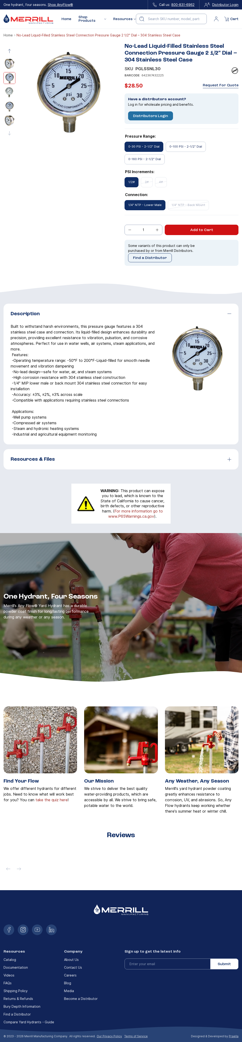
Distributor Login (225, 5)
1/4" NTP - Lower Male (145, 205)
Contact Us (73, 967)
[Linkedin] (51, 929)
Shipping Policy (16, 991)
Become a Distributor (81, 999)
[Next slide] (9, 133)
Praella (233, 1036)
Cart (234, 19)
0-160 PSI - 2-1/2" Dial (144, 159)
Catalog (10, 960)
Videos (9, 975)
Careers (70, 975)
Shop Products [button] (86, 18)
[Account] (216, 19)
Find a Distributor (150, 257)
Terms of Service (136, 1036)
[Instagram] (23, 929)
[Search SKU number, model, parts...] (141, 19)
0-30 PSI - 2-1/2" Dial (144, 146)
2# (147, 182)
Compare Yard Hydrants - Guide (29, 1022)
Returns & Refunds (18, 999)
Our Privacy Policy (109, 1036)
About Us (71, 960)
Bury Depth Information (22, 1006)
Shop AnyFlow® (60, 5)
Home (66, 19)
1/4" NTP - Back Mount (188, 205)
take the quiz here (51, 800)
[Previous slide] (9, 51)
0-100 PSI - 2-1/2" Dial (185, 146)
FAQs (8, 983)
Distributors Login (150, 116)
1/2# (131, 182)
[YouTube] (37, 929)
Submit (224, 964)
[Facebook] (9, 929)
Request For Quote (220, 85)
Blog (67, 983)
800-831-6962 (182, 5)
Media (69, 991)
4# (161, 182)
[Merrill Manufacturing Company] (28, 19)
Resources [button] (123, 19)
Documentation (16, 967)
